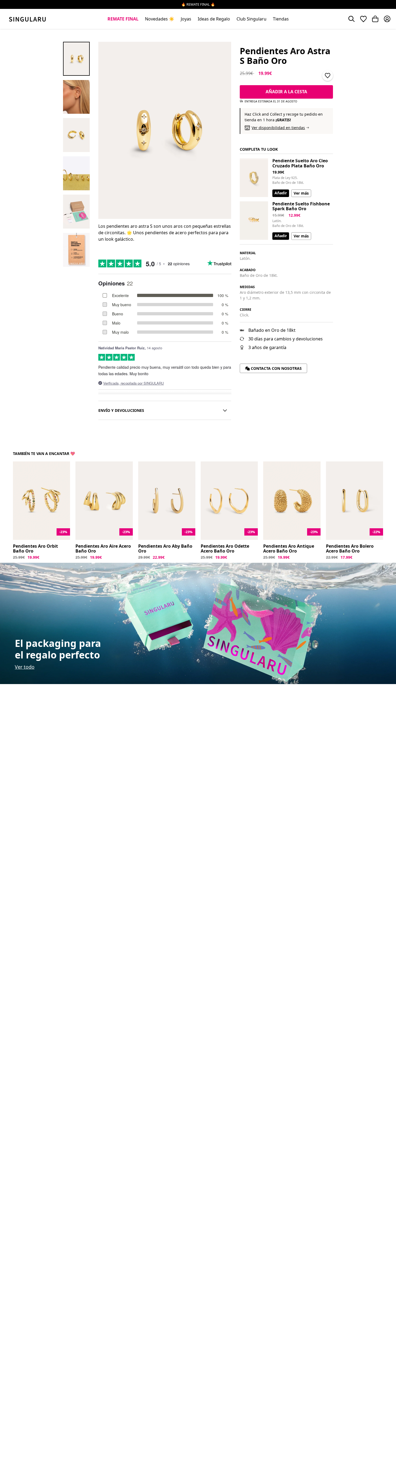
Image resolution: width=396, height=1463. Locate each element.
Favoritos (363, 19)
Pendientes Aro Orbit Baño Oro (35, 548)
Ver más (301, 193)
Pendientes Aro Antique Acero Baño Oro (288, 548)
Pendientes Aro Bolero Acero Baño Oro (350, 548)
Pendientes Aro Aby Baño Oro (165, 548)
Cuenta (387, 19)
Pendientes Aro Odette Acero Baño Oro (225, 548)
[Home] (27, 19)
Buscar (351, 19)
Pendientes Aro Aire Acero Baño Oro (103, 548)
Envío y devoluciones (121, 410)
